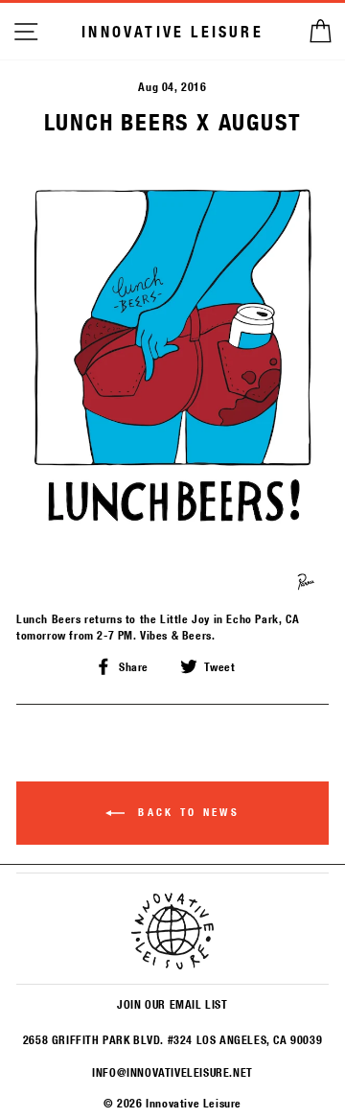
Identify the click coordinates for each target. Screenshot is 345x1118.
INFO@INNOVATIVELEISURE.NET (172, 1072)
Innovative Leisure (172, 31)
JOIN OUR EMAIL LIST (172, 1004)
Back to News (186, 812)
